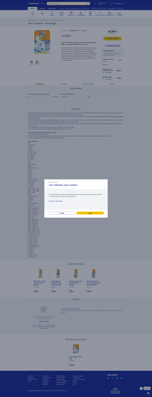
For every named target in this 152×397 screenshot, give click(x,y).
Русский (55, 182)
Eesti (50, 182)
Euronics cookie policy (55, 201)
